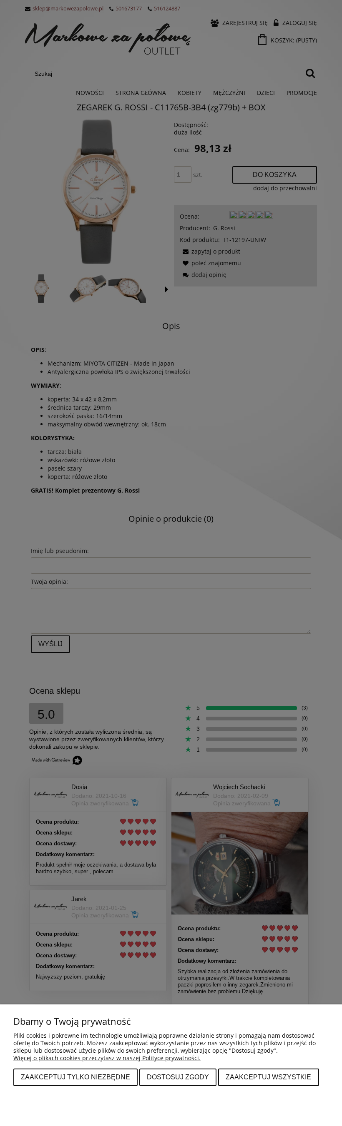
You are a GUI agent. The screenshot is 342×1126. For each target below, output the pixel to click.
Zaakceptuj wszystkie (268, 1077)
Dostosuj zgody (178, 1077)
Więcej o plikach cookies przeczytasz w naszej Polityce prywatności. (107, 1058)
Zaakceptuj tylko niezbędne (75, 1077)
